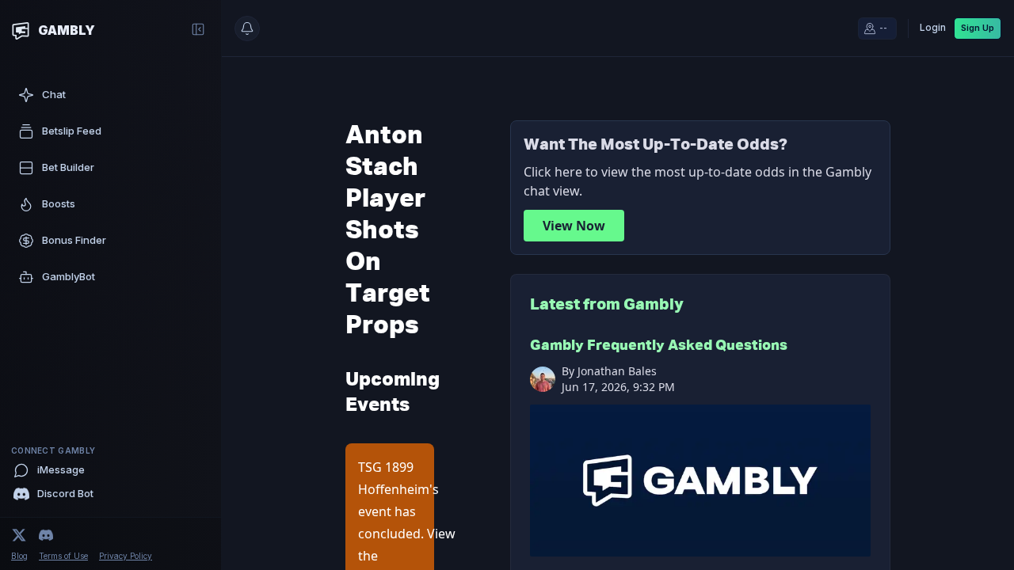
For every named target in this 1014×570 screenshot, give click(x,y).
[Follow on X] (19, 535)
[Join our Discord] (46, 535)
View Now (574, 225)
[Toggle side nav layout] (198, 29)
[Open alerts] (247, 28)
